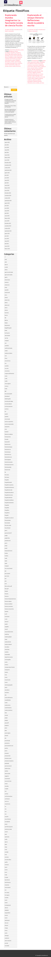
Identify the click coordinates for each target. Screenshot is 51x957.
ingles (6, 560)
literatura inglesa (8, 601)
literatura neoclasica (9, 606)
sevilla (6, 839)
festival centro (7, 444)
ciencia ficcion (12, 49)
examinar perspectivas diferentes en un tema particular (35, 74)
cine (5, 363)
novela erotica (7, 705)
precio (6, 750)
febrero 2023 (7, 248)
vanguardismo (7, 912)
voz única (42, 82)
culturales (33, 69)
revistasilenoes (17, 29)
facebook (6, 431)
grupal (6, 548)
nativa (6, 687)
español (6, 413)
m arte (6, 619)
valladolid (7, 910)
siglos (6, 844)
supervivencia (18, 61)
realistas (6, 770)
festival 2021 (7, 441)
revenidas (7, 786)
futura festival (7, 527)
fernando (6, 439)
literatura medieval (8, 603)
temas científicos (18, 63)
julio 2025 (7, 175)
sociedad (6, 852)
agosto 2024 (7, 203)
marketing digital (8, 636)
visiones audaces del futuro (15, 66)
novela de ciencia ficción (10, 58)
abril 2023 (7, 243)
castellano (7, 345)
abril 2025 (7, 182)
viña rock (6, 922)
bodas (6, 330)
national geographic (9, 684)
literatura (18, 49)
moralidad (10, 57)
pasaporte (7, 725)
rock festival (7, 798)
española (6, 416)
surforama (7, 864)
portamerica (7, 743)
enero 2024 (7, 220)
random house (7, 768)
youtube (6, 943)
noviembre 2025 (8, 165)
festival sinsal (7, 469)
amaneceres (7, 284)
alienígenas (11, 51)
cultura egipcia (8, 383)
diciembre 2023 (8, 223)
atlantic (6, 297)
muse (6, 674)
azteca (6, 307)
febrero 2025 (7, 187)
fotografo (6, 515)
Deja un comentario (9, 31)
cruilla (6, 378)
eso (5, 411)
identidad (7, 55)
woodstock (7, 938)
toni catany (7, 892)
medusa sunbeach (8, 644)
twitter (6, 902)
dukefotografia (8, 398)
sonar (6, 854)
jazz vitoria (7, 576)
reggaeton (7, 776)
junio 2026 (7, 147)
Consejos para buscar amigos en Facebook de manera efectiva (10, 115)
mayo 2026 (7, 149)
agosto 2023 (7, 233)
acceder (6, 267)
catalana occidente (8, 353)
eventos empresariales (9, 424)
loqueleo (6, 611)
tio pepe (6, 877)
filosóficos (18, 52)
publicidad (7, 763)
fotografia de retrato (9, 495)
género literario (17, 54)
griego (6, 545)
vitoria (6, 930)
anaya (6, 287)
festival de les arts (8, 457)
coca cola (6, 368)
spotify (6, 862)
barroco (6, 315)
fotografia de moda (8, 489)
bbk (5, 317)
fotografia (7, 479)
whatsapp (7, 935)
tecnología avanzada (9, 63)
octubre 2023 (7, 228)
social (6, 849)
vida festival (7, 920)
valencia (6, 907)
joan (5, 578)
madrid (6, 624)
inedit (6, 558)
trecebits (6, 897)
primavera (7, 753)
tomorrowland (7, 887)
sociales (12, 61)
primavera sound (8, 758)
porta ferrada (7, 740)
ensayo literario (36, 71)
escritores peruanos (8, 406)
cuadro (6, 381)
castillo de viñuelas (8, 348)
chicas (6, 358)
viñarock (6, 925)
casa (5, 343)
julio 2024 (7, 205)
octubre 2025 (7, 167)
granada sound (7, 540)
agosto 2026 (7, 142)
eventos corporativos (9, 421)
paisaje (6, 717)
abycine (6, 264)
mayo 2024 (7, 210)
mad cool (6, 621)
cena (6, 355)
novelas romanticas (8, 710)
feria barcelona (8, 436)
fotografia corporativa (9, 484)
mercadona (7, 646)
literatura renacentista (9, 608)
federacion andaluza (9, 434)
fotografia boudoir (8, 482)
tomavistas (7, 884)
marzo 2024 (7, 215)
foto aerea (7, 474)
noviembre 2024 (8, 195)
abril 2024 (7, 213)
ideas (33, 78)
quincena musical (8, 765)
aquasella (6, 289)
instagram (7, 565)
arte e (6, 294)
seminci (6, 831)
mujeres (6, 672)
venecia (6, 915)
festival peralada (8, 467)
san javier (6, 816)
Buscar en (6, 87)
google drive (7, 538)
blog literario (7, 325)
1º (5, 257)
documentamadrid (8, 393)
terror (6, 872)
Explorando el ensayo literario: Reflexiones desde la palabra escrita (35, 20)
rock (5, 791)
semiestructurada (8, 829)
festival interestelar (9, 462)
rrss (5, 806)
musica (6, 682)
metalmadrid (7, 654)
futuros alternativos (9, 54)
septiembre (7, 836)
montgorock (7, 669)
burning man (7, 332)
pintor (6, 727)
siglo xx (6, 841)
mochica (6, 664)
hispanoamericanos (8, 550)
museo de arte (7, 679)
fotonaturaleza (8, 520)
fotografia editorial (8, 497)
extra (6, 429)
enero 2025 (7, 190)
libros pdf (6, 588)
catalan (6, 350)
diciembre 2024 (8, 192)
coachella (6, 365)
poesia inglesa (7, 733)
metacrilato (7, 649)
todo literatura (8, 882)
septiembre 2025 (8, 170)
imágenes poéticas (39, 78)
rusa (5, 811)
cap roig (6, 338)
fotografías (7, 507)
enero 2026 (7, 160)
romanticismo (7, 803)
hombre (6, 553)
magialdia (7, 626)
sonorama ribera (8, 859)
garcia (6, 530)
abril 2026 (7, 152)
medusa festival (8, 641)
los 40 (6, 614)
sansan (6, 824)
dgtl (5, 391)
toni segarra (7, 895)
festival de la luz (8, 454)
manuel (6, 629)
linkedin (6, 591)
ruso (5, 814)
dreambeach (7, 396)
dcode (6, 388)
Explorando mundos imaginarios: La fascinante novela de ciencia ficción (14, 20)
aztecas (6, 310)
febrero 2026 (7, 157)
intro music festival (8, 568)
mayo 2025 (7, 180)
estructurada (7, 419)
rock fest (6, 793)
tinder (6, 874)
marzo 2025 (7, 185)
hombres (6, 555)
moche (6, 662)
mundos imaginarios (17, 57)
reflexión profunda (37, 81)
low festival (7, 616)
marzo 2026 (7, 154)
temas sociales (36, 82)
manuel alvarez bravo (9, 631)
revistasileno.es (12, 5)
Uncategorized (35, 60)
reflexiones (29, 82)
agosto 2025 (7, 172)
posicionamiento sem (9, 745)
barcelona (7, 312)
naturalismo (7, 689)
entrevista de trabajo (9, 401)
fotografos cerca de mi (9, 517)
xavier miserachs (8, 940)
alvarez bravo (7, 279)
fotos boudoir (7, 522)
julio (5, 581)
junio (6, 583)
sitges (6, 846)
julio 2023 (7, 236)
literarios (6, 593)
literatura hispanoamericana (10, 598)
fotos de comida (8, 525)
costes (6, 376)
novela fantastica (8, 707)
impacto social (13, 55)
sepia (6, 834)
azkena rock (7, 305)
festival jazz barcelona (9, 464)
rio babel (6, 788)
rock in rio (7, 801)
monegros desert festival (9, 667)
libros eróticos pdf (8, 586)
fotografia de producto (9, 492)
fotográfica (7, 510)
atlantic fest (7, 300)
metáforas (29, 79)
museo (6, 677)
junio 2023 (7, 238)
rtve (5, 808)
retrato (6, 783)
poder (13, 60)
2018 (6, 259)
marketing (7, 634)
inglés (6, 563)
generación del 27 (8, 532)
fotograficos (7, 512)
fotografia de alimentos (9, 487)
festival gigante (8, 459)
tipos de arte (7, 879)
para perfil (7, 722)
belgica (6, 322)
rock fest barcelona (8, 796)
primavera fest (7, 755)
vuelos (6, 933)
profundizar (30, 81)
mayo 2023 (7, 241)
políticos (39, 79)
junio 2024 (7, 208)
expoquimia (7, 426)
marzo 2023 (7, 246)
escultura (6, 408)
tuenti (6, 900)
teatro (6, 867)
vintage (6, 927)
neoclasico (7, 692)
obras (6, 712)
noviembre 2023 (8, 225)
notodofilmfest (8, 700)
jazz (5, 570)
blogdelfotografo (8, 327)
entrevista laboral (8, 403)
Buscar (14, 89)
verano (6, 917)
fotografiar (7, 505)
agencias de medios (8, 274)
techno (6, 869)
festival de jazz (8, 451)
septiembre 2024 (8, 200)
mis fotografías (8, 659)
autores (38, 66)
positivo (6, 748)
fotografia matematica (9, 502)
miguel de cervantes (9, 657)
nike (5, 695)
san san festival (8, 819)
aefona (6, 269)
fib (5, 472)
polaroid (6, 735)
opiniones (34, 79)
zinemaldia (7, 945)
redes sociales (7, 773)
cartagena (7, 340)
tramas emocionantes (10, 64)
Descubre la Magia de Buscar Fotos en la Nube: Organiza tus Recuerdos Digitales (10, 110)
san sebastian (7, 821)
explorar (33, 77)
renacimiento (7, 778)
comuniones (7, 370)
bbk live (6, 320)
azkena (6, 302)
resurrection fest (8, 781)
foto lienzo (7, 477)
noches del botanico (9, 697)
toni (5, 889)
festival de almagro (8, 446)
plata (6, 730)
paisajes (6, 720)
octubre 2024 (7, 198)
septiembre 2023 (8, 230)
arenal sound (7, 292)
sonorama (7, 857)
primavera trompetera (9, 760)
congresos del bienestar (9, 373)
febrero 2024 (7, 218)
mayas (6, 639)
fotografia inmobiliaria (9, 500)
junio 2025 (7, 177)
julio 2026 (7, 144)
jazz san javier (7, 573)
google (6, 535)
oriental (6, 715)
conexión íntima (33, 68)
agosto (6, 277)
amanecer (7, 282)
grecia (6, 543)
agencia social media (9, 272)
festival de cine (8, 449)
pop (5, 738)
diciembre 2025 (8, 162)
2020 (6, 262)
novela (22, 49)
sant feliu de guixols (9, 826)
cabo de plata (7, 335)
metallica (6, 651)
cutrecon (6, 386)
